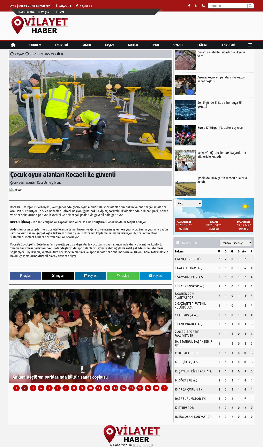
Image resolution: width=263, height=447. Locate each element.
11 (98, 388)
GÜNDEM (35, 45)
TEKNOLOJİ (227, 45)
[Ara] (250, 6)
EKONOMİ (61, 45)
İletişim (44, 12)
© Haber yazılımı (121, 445)
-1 (164, 388)
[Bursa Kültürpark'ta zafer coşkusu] (214, 135)
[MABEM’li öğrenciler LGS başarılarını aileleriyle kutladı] (214, 160)
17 (147, 388)
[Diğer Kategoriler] (250, 45)
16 (139, 388)
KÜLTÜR (133, 45)
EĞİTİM (202, 45)
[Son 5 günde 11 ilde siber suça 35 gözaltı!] (214, 110)
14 (123, 388)
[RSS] (203, 6)
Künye (60, 12)
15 (131, 388)
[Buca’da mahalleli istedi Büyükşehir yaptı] (214, 60)
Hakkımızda (26, 12)
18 (156, 388)
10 (90, 388)
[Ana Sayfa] (13, 45)
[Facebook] (189, 6)
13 (115, 388)
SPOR (155, 45)
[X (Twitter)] (196, 6)
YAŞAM (109, 45)
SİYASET (178, 45)
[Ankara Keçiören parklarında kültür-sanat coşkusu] (90, 336)
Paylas (27, 276)
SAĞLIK (86, 45)
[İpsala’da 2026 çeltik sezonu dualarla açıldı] (214, 186)
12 (106, 388)
